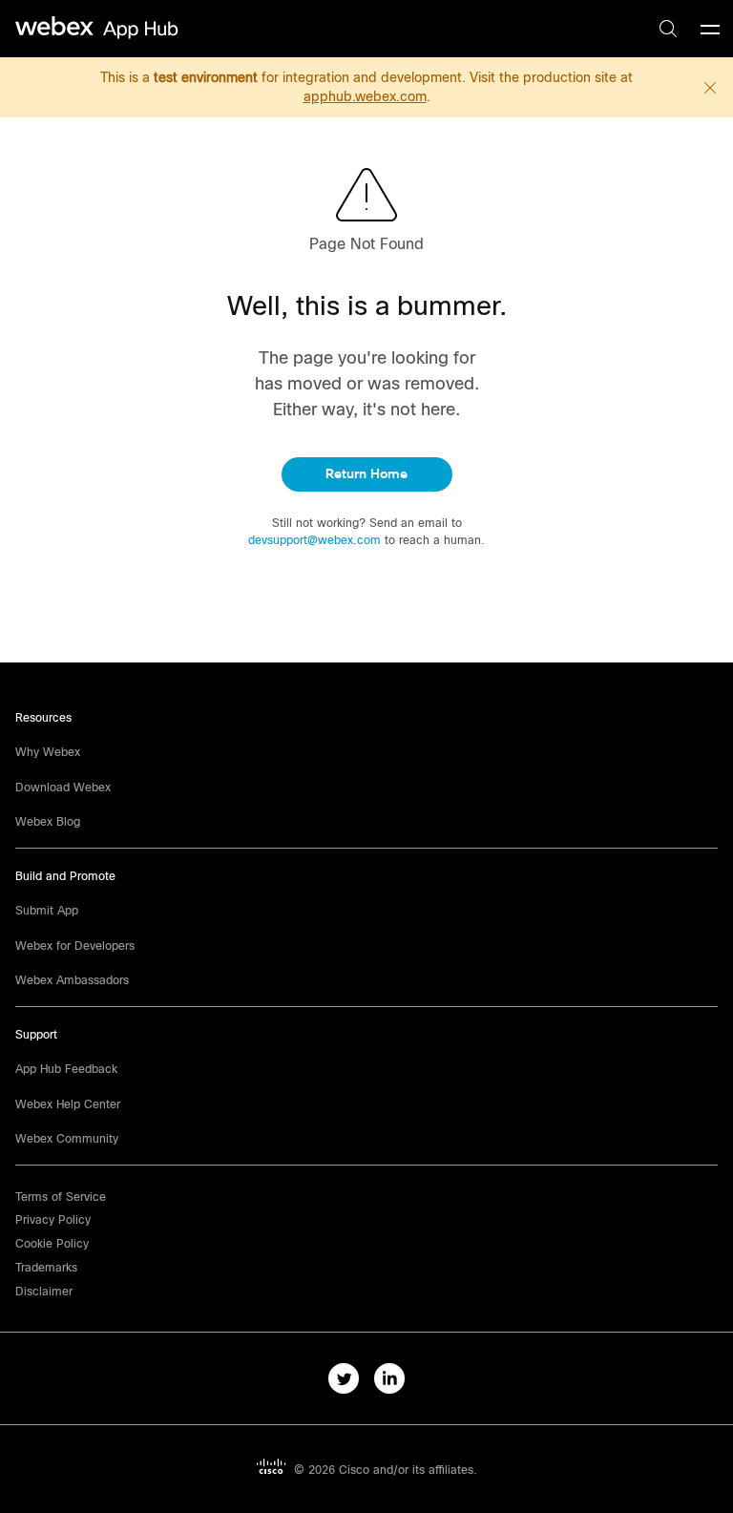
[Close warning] (710, 87)
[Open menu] (710, 29)
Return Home (366, 474)
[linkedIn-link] (389, 1378)
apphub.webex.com (365, 96)
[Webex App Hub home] (97, 27)
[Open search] (668, 29)
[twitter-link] (343, 1378)
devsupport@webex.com (316, 540)
